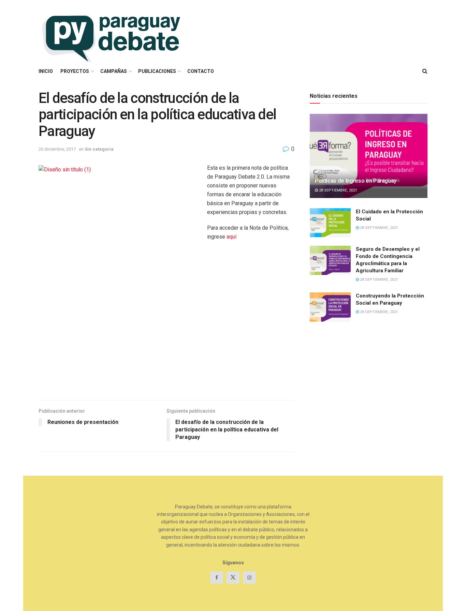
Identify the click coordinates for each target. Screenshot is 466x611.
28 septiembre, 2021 (337, 190)
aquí (231, 236)
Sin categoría (99, 149)
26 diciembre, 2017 (57, 149)
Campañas (113, 71)
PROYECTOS (74, 71)
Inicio (46, 71)
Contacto (200, 71)
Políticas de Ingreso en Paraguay (355, 180)
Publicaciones (157, 71)
